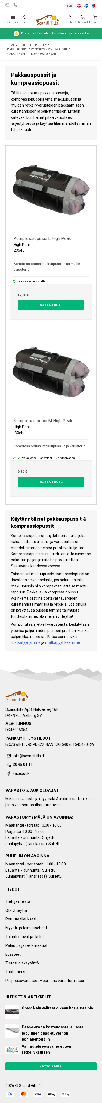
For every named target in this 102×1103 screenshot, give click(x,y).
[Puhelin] (82, 17)
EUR (69, 5)
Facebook (21, 773)
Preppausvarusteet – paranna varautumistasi (44, 981)
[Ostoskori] (96, 17)
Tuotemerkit (16, 972)
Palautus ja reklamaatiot (26, 945)
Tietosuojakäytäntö (22, 963)
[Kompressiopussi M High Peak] (51, 373)
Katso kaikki (51, 1066)
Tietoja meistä (17, 901)
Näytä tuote (51, 305)
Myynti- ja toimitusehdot (26, 928)
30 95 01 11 (15, 5)
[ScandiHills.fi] (47, 20)
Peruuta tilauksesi (20, 919)
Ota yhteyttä (16, 910)
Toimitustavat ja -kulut (24, 937)
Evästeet (13, 954)
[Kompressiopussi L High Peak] (51, 191)
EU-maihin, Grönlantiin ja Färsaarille (55, 33)
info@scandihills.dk (7, 5)
